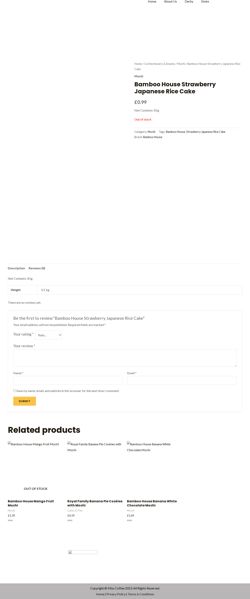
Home (138, 63)
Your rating (23, 334)
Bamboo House (175, 131)
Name (18, 373)
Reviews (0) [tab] (37, 268)
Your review (24, 346)
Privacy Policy (116, 594)
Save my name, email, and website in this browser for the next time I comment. (67, 391)
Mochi (181, 63)
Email (132, 373)
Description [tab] (16, 268)
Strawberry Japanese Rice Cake (205, 131)
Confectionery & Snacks (159, 63)
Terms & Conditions (141, 594)
